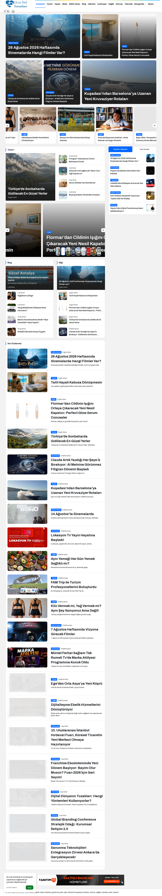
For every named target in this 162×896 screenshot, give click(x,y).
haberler (48, 892)
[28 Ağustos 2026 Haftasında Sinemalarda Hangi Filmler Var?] (43, 36)
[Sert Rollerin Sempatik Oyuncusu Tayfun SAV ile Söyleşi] (132, 196)
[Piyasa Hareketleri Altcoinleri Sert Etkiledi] (132, 171)
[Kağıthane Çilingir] (29, 296)
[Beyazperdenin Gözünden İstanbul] (81, 195)
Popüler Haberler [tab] (120, 149)
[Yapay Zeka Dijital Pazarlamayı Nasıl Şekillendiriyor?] (132, 208)
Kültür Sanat (13, 43)
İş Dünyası (50, 92)
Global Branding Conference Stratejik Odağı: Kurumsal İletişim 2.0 (73, 824)
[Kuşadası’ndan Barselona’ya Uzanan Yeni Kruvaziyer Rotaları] (119, 82)
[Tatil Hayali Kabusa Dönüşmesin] (100, 36)
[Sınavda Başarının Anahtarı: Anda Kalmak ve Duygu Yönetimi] (100, 125)
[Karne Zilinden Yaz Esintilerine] (81, 183)
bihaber (86, 892)
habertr (116, 892)
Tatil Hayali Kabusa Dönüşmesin (98, 55)
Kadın (125, 46)
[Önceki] (7, 125)
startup (92, 892)
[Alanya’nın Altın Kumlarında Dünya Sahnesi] (62, 125)
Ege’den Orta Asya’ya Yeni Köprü (76, 683)
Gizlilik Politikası (11, 887)
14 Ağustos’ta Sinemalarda (72, 514)
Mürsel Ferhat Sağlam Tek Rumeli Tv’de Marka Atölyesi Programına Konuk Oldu (73, 657)
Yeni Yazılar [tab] (144, 149)
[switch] (6, 11)
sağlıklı (98, 892)
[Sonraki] (154, 125)
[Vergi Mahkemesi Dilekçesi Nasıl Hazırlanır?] (29, 308)
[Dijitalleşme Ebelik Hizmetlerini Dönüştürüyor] (24, 125)
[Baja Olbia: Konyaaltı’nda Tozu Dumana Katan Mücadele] (138, 125)
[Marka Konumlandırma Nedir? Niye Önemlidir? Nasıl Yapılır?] (29, 320)
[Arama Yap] (13, 11)
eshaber (105, 892)
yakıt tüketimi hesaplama (73, 892)
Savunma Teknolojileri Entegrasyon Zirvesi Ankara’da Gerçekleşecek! (75, 852)
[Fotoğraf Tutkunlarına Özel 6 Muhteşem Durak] (81, 159)
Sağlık (54, 554)
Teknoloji (55, 792)
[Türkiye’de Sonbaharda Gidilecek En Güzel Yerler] (24, 82)
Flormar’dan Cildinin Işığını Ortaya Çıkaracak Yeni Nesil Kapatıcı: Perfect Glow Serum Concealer (137, 52)
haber (42, 892)
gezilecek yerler (57, 892)
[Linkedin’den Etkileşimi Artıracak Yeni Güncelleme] (132, 183)
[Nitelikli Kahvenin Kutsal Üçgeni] (29, 332)
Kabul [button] (29, 888)
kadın (111, 892)
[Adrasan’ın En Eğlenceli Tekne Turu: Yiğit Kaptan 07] (81, 171)
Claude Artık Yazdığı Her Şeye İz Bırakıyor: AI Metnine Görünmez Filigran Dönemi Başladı (60, 98)
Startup (54, 815)
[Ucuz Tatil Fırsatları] (16, 4)
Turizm (86, 52)
